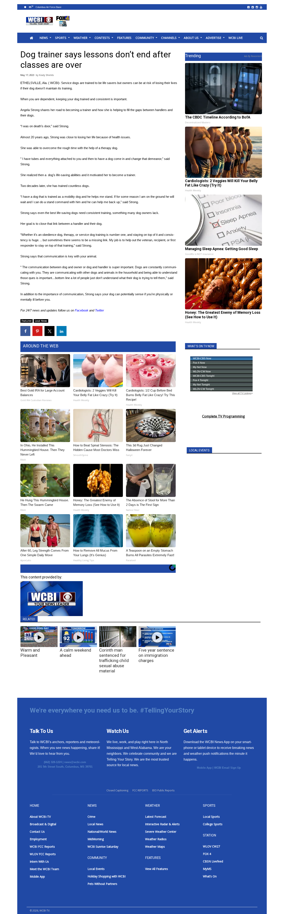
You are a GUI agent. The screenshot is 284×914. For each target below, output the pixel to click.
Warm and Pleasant (30, 653)
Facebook (81, 310)
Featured (26, 320)
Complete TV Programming (223, 416)
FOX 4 (207, 854)
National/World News (102, 832)
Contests (102, 38)
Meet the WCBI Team (44, 869)
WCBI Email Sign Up (227, 767)
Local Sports (211, 817)
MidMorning (96, 839)
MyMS (207, 869)
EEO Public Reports (163, 790)
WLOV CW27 (211, 846)
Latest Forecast (155, 817)
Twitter (99, 310)
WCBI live (235, 38)
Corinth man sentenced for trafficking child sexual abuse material (114, 660)
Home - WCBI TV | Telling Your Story (48, 21)
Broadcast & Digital (43, 824)
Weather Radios (156, 839)
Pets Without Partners (102, 884)
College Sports (212, 824)
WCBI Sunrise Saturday (103, 847)
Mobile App (204, 767)
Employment (38, 839)
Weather (80, 38)
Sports (60, 38)
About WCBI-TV (40, 817)
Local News (41, 320)
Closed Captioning (117, 790)
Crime (91, 817)
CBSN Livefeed (213, 861)
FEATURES (124, 38)
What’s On (210, 876)
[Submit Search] (261, 38)
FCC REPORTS (140, 790)
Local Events (96, 869)
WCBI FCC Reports (42, 847)
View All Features (156, 869)
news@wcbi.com (75, 762)
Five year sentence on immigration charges (156, 655)
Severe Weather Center (160, 832)
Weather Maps (155, 847)
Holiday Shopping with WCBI (107, 876)
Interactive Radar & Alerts (162, 824)
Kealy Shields (46, 75)
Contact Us (37, 832)
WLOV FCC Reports (43, 854)
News (44, 38)
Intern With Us (39, 861)
